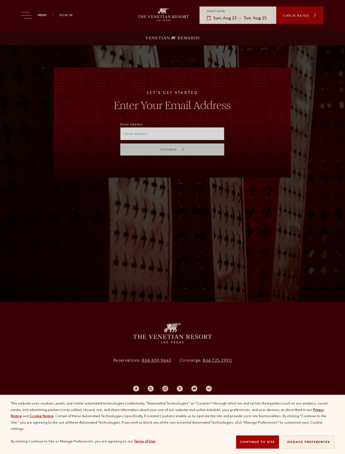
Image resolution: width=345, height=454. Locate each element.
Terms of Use (144, 441)
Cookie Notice (41, 416)
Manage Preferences (308, 441)
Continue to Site (257, 441)
